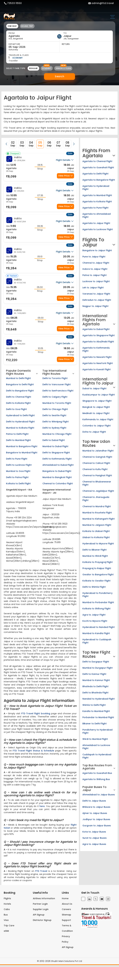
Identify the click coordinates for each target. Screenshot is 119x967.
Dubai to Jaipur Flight (94, 388)
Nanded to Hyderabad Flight (98, 698)
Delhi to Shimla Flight (94, 586)
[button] (6, 144)
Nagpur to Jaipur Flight (95, 306)
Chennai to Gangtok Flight (97, 456)
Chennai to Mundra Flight (96, 506)
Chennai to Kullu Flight (95, 469)
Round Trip (27, 26)
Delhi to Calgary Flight (54, 396)
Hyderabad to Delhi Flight (20, 415)
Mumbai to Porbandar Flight (98, 602)
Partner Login (40, 903)
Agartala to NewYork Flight (97, 363)
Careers (66, 909)
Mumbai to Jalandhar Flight (98, 450)
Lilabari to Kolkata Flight (96, 537)
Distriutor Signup (42, 920)
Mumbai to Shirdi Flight (95, 555)
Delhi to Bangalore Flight (20, 390)
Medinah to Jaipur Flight (96, 413)
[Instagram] (108, 899)
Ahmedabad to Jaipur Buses (98, 794)
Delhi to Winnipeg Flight (55, 421)
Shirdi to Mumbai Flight (95, 739)
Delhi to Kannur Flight (94, 674)
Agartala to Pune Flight (95, 207)
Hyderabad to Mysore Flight (98, 543)
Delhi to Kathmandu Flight (57, 458)
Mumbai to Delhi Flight (18, 378)
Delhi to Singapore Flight (56, 452)
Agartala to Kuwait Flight (96, 369)
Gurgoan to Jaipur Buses (96, 825)
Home (65, 898)
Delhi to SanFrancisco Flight (57, 390)
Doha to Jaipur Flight (94, 431)
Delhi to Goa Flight (16, 409)
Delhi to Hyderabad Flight (20, 421)
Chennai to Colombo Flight (57, 483)
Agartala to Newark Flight (97, 357)
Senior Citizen (63, 68)
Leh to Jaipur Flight (93, 287)
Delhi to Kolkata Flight (18, 403)
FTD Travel (41, 871)
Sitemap (66, 914)
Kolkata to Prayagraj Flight (97, 562)
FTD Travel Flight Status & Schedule (33, 750)
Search (59, 76)
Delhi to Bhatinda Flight (95, 692)
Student (46, 68)
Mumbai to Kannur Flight (96, 680)
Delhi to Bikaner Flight (94, 549)
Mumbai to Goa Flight (18, 471)
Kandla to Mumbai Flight (96, 711)
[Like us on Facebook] (83, 899)
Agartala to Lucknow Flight (97, 229)
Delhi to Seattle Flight (54, 415)
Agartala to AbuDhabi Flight (98, 341)
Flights (7, 898)
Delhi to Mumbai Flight (18, 440)
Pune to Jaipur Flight (93, 256)
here (42, 806)
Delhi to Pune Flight (16, 458)
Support (66, 920)
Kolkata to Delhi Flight (18, 483)
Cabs (7, 909)
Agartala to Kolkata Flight (97, 201)
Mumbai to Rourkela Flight (97, 512)
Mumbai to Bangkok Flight (57, 477)
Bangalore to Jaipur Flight (97, 250)
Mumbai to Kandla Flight (96, 633)
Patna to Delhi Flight (17, 434)
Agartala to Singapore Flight (98, 335)
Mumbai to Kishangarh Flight (98, 518)
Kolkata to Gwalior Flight (96, 580)
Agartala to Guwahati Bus (97, 773)
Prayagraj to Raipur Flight (96, 568)
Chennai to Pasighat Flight (97, 475)
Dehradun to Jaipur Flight (96, 299)
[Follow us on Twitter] (96, 899)
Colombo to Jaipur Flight (96, 425)
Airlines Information (44, 898)
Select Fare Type (15, 68)
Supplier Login (40, 909)
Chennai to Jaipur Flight (95, 262)
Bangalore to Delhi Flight (20, 384)
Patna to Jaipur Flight (94, 275)
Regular (33, 68)
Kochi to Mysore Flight (94, 620)
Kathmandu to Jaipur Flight (97, 419)
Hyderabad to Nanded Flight (98, 627)
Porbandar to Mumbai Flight (98, 717)
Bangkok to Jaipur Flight (96, 407)
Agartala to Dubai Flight (96, 329)
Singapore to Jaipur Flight (97, 400)
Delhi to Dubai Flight (53, 440)
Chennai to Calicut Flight (96, 463)
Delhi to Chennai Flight (18, 396)
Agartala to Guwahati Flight (98, 167)
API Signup (38, 914)
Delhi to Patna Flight (17, 477)
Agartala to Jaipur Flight (96, 223)
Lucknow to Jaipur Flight (96, 281)
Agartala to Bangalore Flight (98, 179)
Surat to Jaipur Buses (94, 837)
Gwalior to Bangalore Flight (98, 574)
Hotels (7, 903)
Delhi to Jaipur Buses (94, 800)
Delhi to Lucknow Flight (19, 464)
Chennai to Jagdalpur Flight (98, 490)
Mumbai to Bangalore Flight (21, 446)
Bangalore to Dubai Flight (56, 471)
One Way (12, 26)
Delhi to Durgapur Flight (95, 661)
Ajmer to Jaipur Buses (94, 813)
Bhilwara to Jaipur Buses (96, 807)
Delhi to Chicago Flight (55, 409)
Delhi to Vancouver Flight (56, 384)
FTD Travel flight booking (35, 713)
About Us (67, 903)
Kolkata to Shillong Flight (96, 608)
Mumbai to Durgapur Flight (97, 667)
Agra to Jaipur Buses (94, 844)
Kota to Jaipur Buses (94, 831)
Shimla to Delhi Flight (94, 705)
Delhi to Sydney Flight (54, 427)
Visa (6, 920)
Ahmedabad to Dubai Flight (58, 464)
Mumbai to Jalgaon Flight (96, 525)
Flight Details (63, 160)
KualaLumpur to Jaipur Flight (98, 394)
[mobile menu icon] (113, 17)
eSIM (6, 930)
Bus (6, 914)
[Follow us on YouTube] (102, 899)
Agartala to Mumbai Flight (97, 195)
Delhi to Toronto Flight (55, 378)
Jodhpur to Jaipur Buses (96, 819)
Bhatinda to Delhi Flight (95, 686)
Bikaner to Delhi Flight (94, 723)
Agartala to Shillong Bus (96, 779)
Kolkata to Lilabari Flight (96, 531)
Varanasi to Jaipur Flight (96, 293)
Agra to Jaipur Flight (94, 614)
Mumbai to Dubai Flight (55, 446)
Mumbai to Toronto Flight (56, 403)
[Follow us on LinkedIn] (89, 899)
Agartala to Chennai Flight (97, 161)
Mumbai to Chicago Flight (56, 434)
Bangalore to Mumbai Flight (21, 452)
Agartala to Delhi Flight (95, 173)
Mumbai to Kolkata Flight (20, 427)
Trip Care (9, 925)
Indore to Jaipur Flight (94, 269)
